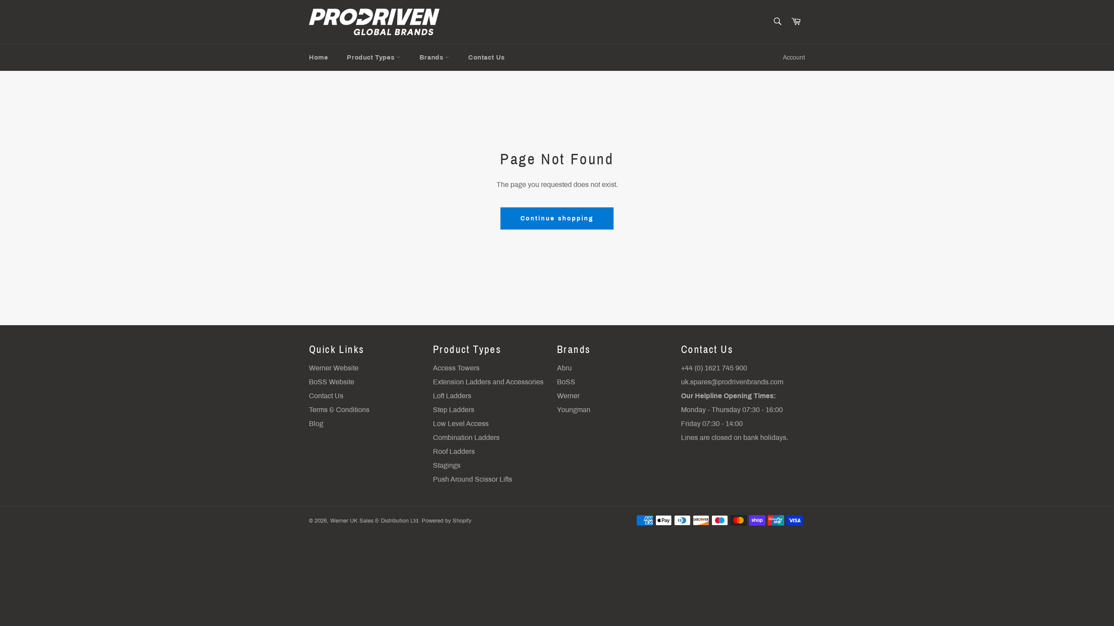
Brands (432, 57)
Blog (316, 423)
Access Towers (456, 368)
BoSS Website (331, 382)
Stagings (446, 465)
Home (318, 57)
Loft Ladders (452, 396)
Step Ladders (453, 409)
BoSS (566, 382)
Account (794, 57)
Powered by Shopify (446, 521)
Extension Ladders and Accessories (488, 382)
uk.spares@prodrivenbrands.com (732, 382)
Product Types (371, 57)
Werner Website (334, 368)
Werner (568, 396)
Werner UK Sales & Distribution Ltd (374, 521)
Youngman (574, 409)
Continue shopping (557, 218)
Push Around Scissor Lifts (472, 479)
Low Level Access (461, 423)
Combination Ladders (466, 437)
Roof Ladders (454, 451)
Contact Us (486, 57)
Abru (564, 368)
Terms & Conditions (339, 409)
